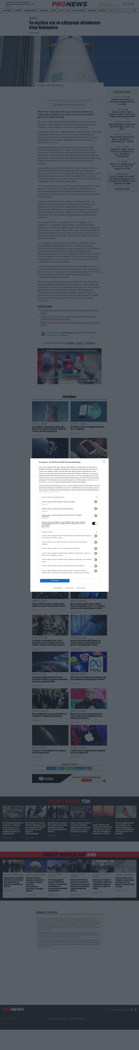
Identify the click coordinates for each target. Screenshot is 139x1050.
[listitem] (69, 497)
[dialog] (69, 525)
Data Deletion (58, 588)
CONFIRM (55, 580)
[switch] (94, 501)
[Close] (105, 462)
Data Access (69, 588)
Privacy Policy (81, 588)
